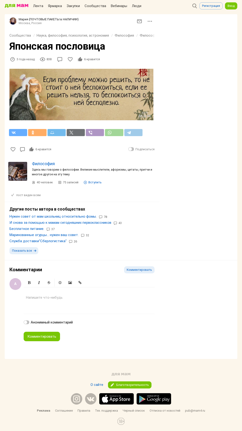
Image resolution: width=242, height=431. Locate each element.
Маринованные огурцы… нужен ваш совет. (44, 235)
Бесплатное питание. (26, 229)
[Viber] (95, 132)
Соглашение (64, 410)
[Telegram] (133, 132)
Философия (124, 35)
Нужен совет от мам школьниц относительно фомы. (53, 216)
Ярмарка (55, 6)
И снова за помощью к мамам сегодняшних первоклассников (60, 222)
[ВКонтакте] (18, 132)
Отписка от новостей (165, 410)
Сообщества (95, 6)
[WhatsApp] (114, 132)
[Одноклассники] (37, 132)
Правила (84, 410)
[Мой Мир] (57, 132)
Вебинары (119, 6)
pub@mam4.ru (195, 410)
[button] (29, 282)
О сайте (97, 385)
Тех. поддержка (106, 410)
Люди (136, 6)
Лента (38, 6)
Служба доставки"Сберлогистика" (38, 241)
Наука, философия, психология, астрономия (73, 35)
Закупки (73, 6)
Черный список (134, 410)
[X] (76, 132)
